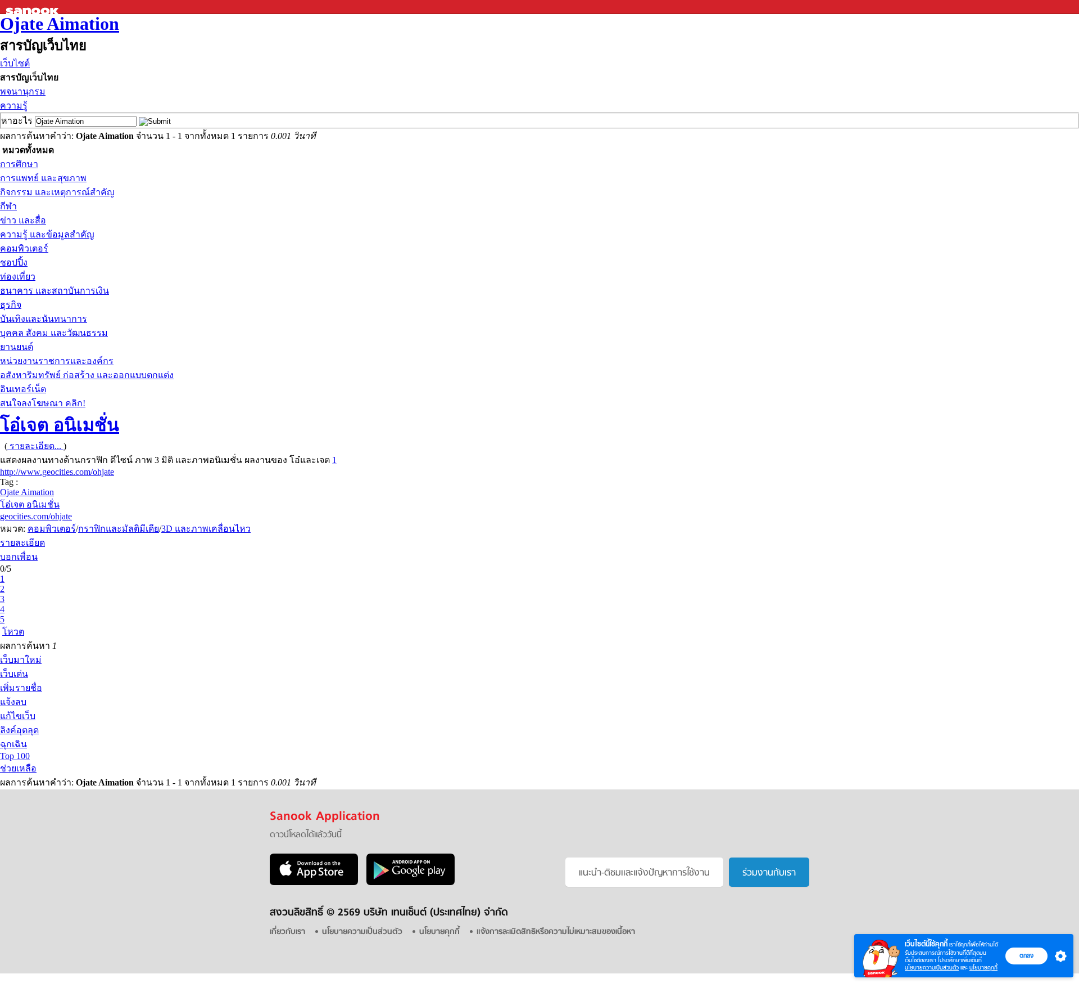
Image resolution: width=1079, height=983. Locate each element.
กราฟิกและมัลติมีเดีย (118, 528)
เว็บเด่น (14, 674)
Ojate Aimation (59, 24)
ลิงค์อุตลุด (19, 730)
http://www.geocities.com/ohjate (57, 472)
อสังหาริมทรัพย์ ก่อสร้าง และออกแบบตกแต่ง (87, 375)
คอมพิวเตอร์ (24, 248)
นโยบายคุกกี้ (983, 967)
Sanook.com (34, 7)
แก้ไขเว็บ (17, 716)
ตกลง (1026, 955)
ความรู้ (14, 105)
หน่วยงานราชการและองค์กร (57, 361)
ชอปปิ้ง (14, 262)
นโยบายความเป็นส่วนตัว (932, 967)
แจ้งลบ (13, 702)
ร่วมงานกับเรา (769, 873)
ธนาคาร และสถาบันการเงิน (54, 290)
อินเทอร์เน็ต (23, 389)
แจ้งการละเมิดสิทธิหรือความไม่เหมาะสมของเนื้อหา (556, 932)
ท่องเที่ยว (17, 276)
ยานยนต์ (16, 347)
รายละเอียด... (35, 446)
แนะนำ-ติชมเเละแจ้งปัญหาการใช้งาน (644, 873)
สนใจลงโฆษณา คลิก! (42, 403)
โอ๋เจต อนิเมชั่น (59, 425)
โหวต (13, 631)
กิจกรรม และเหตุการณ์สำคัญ (57, 192)
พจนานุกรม (23, 91)
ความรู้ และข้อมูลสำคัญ (47, 234)
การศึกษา (19, 164)
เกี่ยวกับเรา (287, 932)
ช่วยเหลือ (18, 768)
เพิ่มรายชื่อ (21, 688)
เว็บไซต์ (15, 63)
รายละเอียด (22, 542)
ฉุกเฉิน (13, 744)
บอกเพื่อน (19, 557)
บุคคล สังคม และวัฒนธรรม (54, 333)
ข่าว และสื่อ (23, 220)
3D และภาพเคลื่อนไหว (206, 528)
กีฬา (8, 206)
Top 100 (15, 756)
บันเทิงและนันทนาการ (43, 319)
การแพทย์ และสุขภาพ (43, 178)
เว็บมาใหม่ (21, 660)
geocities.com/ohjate (36, 516)
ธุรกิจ (10, 304)
